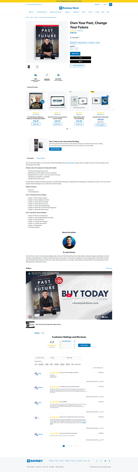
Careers (56, 460)
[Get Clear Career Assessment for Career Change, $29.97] (57, 101)
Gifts (83, 12)
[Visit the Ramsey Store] (69, 8)
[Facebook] (96, 460)
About (85, 460)
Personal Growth (41, 12)
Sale (108, 12)
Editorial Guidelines (59, 466)
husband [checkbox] (56, 364)
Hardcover (73, 42)
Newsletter (67, 460)
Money (31, 12)
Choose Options (100, 125)
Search (96, 4)
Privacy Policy (38, 466)
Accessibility (51, 466)
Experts (67, 12)
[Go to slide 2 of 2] (69, 128)
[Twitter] (101, 460)
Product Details (40, 158)
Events (97, 12)
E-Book (97, 42)
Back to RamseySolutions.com (34, 4)
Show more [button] (78, 364)
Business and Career (56, 12)
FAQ (88, 460)
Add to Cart (36, 124)
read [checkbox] (72, 364)
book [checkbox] (51, 364)
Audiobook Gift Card (82, 42)
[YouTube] (105, 460)
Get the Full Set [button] (55, 149)
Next (113, 109)
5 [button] (74, 446)
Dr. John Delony (70, 163)
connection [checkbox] (41, 364)
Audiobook (91, 42)
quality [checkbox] (46, 364)
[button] (38, 145)
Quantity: (72, 46)
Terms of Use (45, 466)
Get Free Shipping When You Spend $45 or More (69, 1)
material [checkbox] (68, 364)
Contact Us (61, 460)
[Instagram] (109, 460)
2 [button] (66, 446)
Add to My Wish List (78, 65)
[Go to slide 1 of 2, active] (67, 128)
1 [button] (63, 446)
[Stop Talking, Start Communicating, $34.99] (79, 101)
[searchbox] (41, 358)
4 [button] (71, 446)
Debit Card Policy (30, 466)
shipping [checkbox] (62, 364)
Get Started (51, 460)
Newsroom (73, 460)
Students (76, 12)
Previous (23, 109)
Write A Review (84, 345)
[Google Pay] (80, 57)
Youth (90, 12)
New (103, 12)
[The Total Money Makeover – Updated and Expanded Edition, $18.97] (36, 101)
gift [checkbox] (36, 364)
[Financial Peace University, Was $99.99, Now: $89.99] (101, 101)
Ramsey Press (80, 460)
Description (30, 158)
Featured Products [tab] (32, 87)
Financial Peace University (100, 117)
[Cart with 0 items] (110, 4)
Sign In (105, 4)
